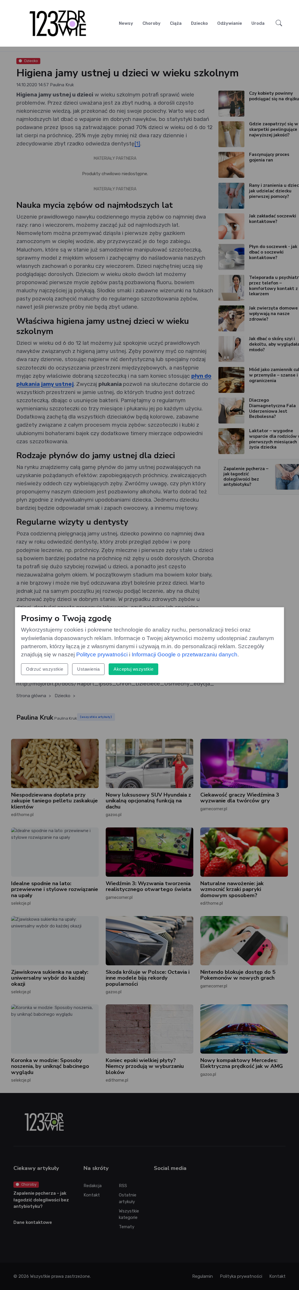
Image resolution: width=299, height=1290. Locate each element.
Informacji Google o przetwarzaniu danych (184, 654)
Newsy (126, 23)
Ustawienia (88, 669)
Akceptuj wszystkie (133, 669)
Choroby (151, 23)
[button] (279, 23)
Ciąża (176, 23)
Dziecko (199, 23)
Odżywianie (229, 23)
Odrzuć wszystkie (44, 669)
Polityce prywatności (102, 654)
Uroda (258, 23)
